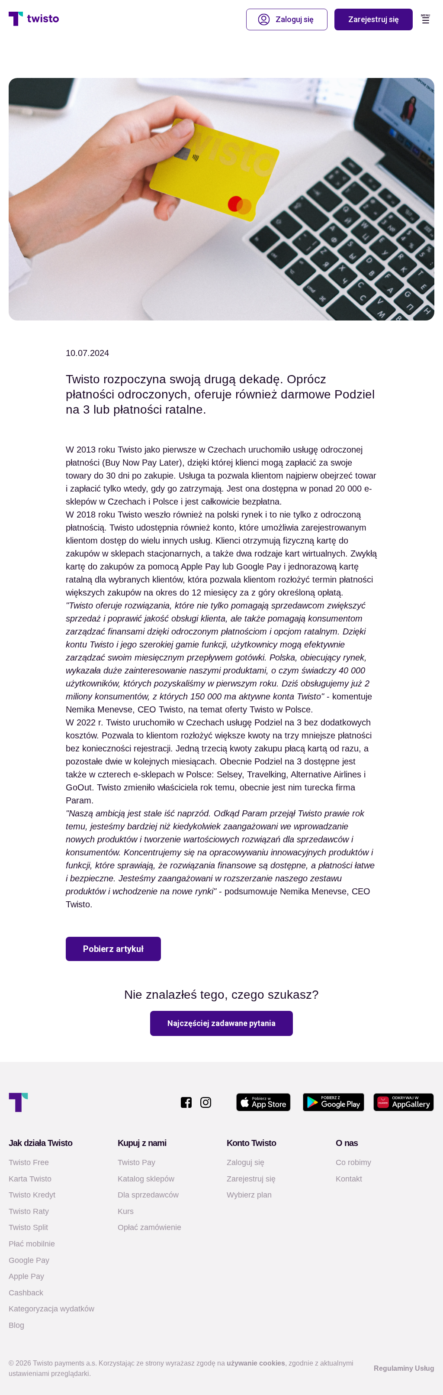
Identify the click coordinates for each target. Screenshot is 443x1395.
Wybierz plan (249, 1195)
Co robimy (353, 1162)
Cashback (26, 1292)
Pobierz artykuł (113, 949)
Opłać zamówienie (149, 1227)
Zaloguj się (295, 19)
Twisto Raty (29, 1211)
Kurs (126, 1211)
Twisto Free (29, 1162)
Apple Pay (26, 1276)
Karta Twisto (30, 1179)
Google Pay (29, 1260)
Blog (16, 1325)
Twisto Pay (136, 1162)
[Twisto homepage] (34, 19)
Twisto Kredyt (32, 1195)
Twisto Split (28, 1227)
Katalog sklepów (146, 1179)
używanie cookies (256, 1363)
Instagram (205, 1102)
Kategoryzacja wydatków (51, 1308)
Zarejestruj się (373, 19)
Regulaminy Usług (404, 1368)
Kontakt (349, 1179)
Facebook (186, 1102)
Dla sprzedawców (148, 1195)
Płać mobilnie (32, 1244)
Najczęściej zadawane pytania (221, 1023)
